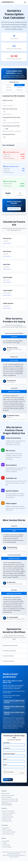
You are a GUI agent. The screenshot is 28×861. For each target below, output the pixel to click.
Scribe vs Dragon (7, 830)
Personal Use (8, 85)
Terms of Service (7, 847)
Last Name (6, 748)
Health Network (19, 89)
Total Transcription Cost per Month (11, 126)
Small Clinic (8, 87)
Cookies (5, 843)
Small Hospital (19, 87)
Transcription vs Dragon (9, 832)
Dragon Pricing (7, 819)
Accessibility (6, 841)
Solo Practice (19, 85)
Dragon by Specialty (8, 817)
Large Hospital (8, 89)
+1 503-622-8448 (13, 801)
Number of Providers (7, 100)
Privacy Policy (6, 845)
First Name (6, 742)
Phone (5, 759)
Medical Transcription (8, 811)
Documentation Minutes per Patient (11, 117)
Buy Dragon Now (7, 821)
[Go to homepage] (7, 2)
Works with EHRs (7, 815)
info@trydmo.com (6, 803)
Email (5, 764)
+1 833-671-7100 (13, 799)
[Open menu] (25, 2)
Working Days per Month (8, 134)
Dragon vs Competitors (9, 813)
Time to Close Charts (8, 834)
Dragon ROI (6, 828)
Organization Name (9, 753)
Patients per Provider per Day (9, 109)
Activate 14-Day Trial (14, 208)
